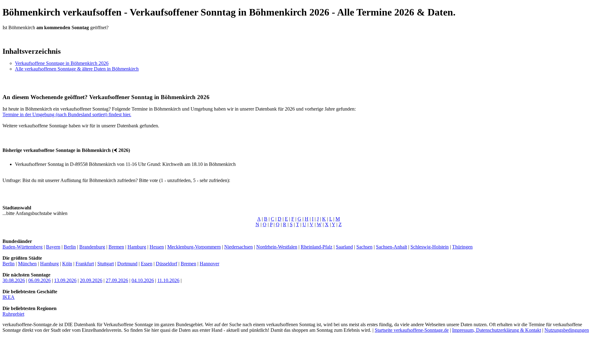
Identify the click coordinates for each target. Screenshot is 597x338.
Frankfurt (85, 263)
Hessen (157, 246)
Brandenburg (92, 246)
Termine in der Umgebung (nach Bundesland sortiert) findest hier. (66, 114)
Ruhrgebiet (13, 314)
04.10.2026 (143, 280)
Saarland (344, 246)
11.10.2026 (168, 280)
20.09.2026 (91, 280)
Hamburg (136, 246)
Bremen (116, 246)
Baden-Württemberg (22, 246)
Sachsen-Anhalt (391, 246)
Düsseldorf (166, 263)
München (27, 263)
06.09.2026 (39, 280)
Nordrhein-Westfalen (276, 246)
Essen (146, 263)
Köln (67, 263)
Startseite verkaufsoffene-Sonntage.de (412, 330)
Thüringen (462, 246)
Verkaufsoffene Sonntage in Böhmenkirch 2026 (62, 63)
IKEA (8, 297)
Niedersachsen (238, 246)
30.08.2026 (13, 280)
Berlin (70, 246)
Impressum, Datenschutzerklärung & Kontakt (496, 330)
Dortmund (127, 263)
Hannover (209, 263)
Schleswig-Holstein (429, 246)
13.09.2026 (65, 280)
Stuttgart (105, 263)
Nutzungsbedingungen (566, 330)
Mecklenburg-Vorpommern (194, 246)
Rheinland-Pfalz (316, 246)
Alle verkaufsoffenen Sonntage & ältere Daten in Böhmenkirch (77, 68)
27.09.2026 (117, 280)
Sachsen (364, 246)
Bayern (53, 246)
